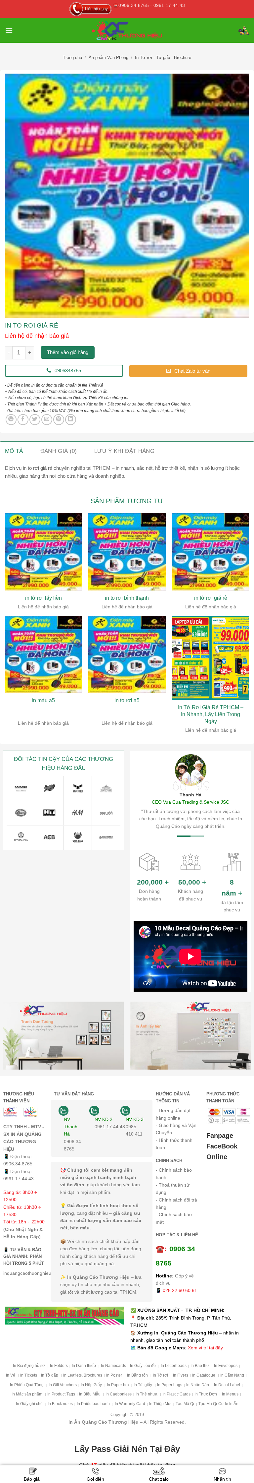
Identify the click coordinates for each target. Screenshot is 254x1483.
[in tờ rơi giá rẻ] (210, 551)
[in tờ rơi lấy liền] (43, 551)
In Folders (59, 1365)
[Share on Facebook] (23, 419)
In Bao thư (200, 1365)
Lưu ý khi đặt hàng (124, 451)
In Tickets (28, 1375)
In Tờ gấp (50, 1375)
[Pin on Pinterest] (58, 419)
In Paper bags (169, 1385)
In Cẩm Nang (232, 1375)
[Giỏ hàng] (243, 30)
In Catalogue (204, 1375)
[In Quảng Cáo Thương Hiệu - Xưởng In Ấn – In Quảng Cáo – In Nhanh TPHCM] (127, 30)
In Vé (11, 1375)
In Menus (230, 1394)
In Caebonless (119, 1394)
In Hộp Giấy (92, 1385)
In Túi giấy (143, 1385)
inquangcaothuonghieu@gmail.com (40, 1273)
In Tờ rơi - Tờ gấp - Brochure (163, 57)
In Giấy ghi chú (30, 1403)
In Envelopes (225, 1365)
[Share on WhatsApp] (11, 419)
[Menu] (9, 30)
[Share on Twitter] (34, 419)
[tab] (14, 451)
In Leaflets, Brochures (82, 1375)
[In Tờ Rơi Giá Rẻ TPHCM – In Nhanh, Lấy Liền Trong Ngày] (210, 658)
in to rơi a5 (127, 700)
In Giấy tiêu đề (143, 1365)
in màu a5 (43, 700)
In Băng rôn (138, 1375)
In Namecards (113, 1365)
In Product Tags (61, 1394)
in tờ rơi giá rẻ (210, 598)
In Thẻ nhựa (147, 1394)
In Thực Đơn (206, 1394)
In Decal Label (227, 1385)
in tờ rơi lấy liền (43, 598)
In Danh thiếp (84, 1365)
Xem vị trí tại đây (205, 1347)
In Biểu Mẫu (90, 1394)
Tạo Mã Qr (185, 1403)
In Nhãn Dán (198, 1385)
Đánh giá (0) (58, 451)
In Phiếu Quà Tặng (27, 1385)
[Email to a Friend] (46, 419)
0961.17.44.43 (18, 1178)
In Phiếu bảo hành (94, 1403)
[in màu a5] (43, 654)
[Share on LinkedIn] (70, 419)
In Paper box (118, 1385)
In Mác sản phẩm (27, 1394)
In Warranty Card (130, 1403)
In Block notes (60, 1403)
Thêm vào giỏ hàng (67, 352)
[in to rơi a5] (126, 654)
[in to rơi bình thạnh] (126, 551)
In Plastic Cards (176, 1394)
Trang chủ (72, 57)
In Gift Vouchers (63, 1385)
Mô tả (14, 451)
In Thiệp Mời (160, 1403)
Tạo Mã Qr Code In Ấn (218, 1403)
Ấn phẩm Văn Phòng (108, 57)
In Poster (114, 1375)
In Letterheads (174, 1365)
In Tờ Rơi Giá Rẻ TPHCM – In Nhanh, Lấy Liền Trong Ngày (210, 714)
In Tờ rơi (161, 1375)
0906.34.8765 (17, 1163)
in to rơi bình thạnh (127, 598)
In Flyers (180, 1375)
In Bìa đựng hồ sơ (29, 1365)
